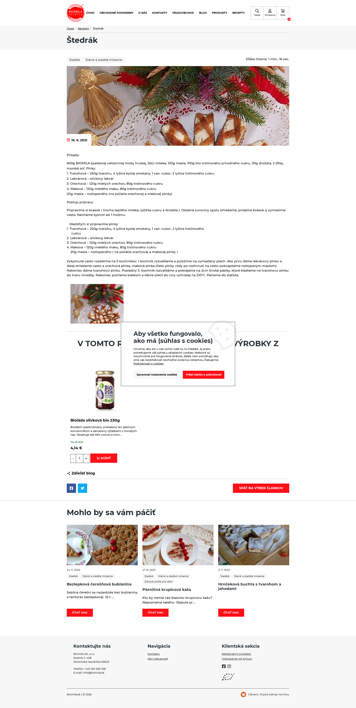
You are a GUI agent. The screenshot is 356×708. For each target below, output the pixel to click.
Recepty (238, 12)
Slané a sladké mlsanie (103, 60)
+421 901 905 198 (95, 668)
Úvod (90, 12)
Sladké (74, 60)
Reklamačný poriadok (236, 653)
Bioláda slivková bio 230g (95, 420)
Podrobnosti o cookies (149, 363)
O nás (142, 12)
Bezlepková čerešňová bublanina (99, 584)
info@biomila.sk (93, 672)
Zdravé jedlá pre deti (158, 581)
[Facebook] (224, 666)
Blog (203, 12)
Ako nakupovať (158, 658)
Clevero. (253, 694)
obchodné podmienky (116, 12)
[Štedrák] (178, 105)
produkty (219, 12)
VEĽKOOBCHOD (183, 12)
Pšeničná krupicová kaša (166, 589)
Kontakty (159, 12)
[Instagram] (229, 666)
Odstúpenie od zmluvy (237, 658)
